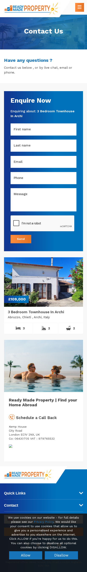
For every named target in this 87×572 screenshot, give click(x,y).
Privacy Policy (43, 522)
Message (20, 194)
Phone (18, 178)
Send (21, 239)
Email (18, 162)
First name (22, 129)
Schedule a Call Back (36, 417)
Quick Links (15, 493)
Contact (11, 505)
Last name (22, 145)
